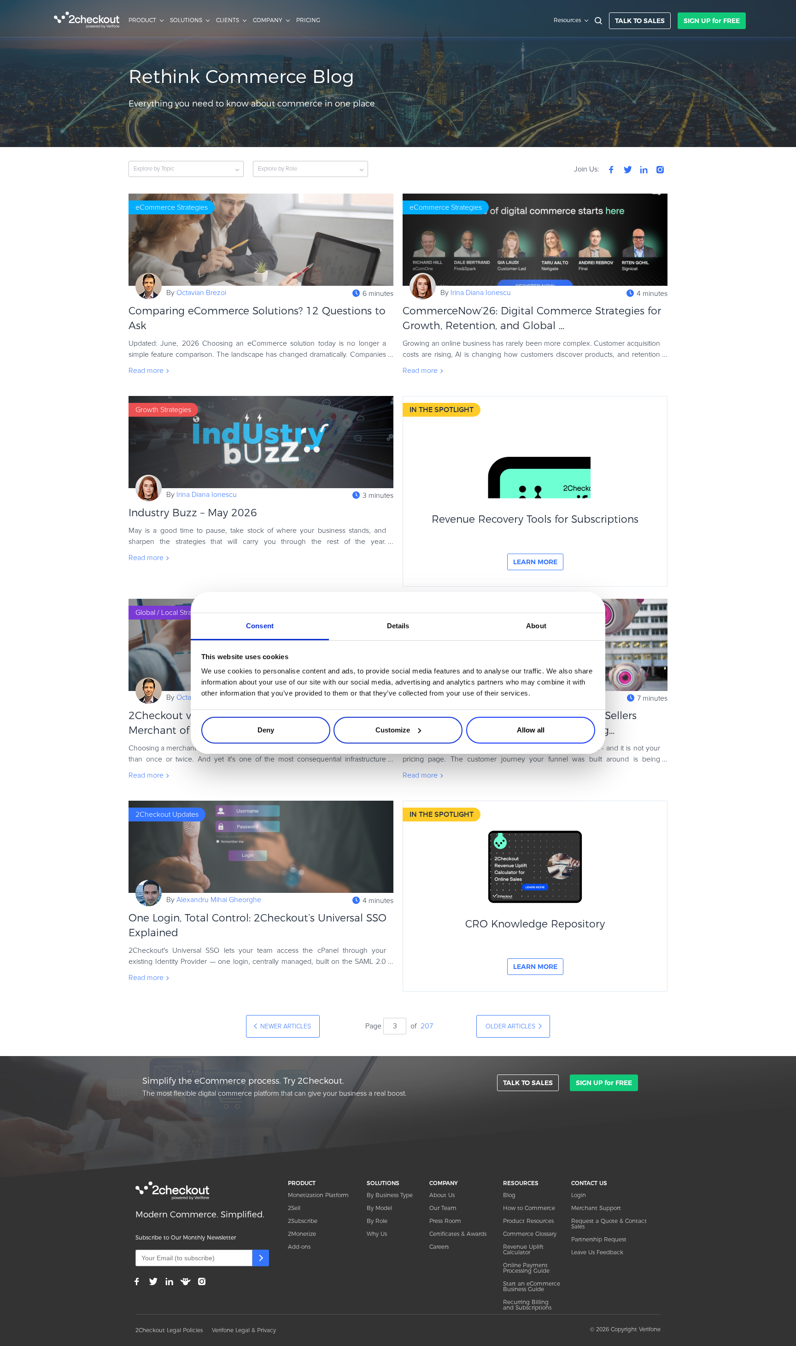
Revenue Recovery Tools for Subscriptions (535, 519)
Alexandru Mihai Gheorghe (218, 899)
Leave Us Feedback (597, 1252)
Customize (392, 730)
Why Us (377, 1233)
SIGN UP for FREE (712, 21)
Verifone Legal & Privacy (244, 1330)
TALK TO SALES (640, 21)
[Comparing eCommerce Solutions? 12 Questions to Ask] (261, 240)
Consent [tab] (260, 626)
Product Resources (528, 1220)
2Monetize (302, 1233)
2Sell (294, 1207)
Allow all (530, 730)
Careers (439, 1246)
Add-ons (299, 1246)
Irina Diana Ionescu (481, 292)
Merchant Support (596, 1207)
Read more (146, 370)
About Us (442, 1195)
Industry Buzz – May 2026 (193, 513)
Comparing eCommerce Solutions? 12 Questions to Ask (257, 318)
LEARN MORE (535, 562)
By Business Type (390, 1195)
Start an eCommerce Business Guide (531, 1286)
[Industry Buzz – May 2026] (261, 442)
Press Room (445, 1220)
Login (578, 1195)
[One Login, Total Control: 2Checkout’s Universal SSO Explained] (261, 847)
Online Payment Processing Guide (526, 1268)
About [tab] (536, 626)
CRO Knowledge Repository (535, 924)
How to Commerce (529, 1207)
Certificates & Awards (457, 1233)
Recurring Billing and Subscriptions (527, 1305)
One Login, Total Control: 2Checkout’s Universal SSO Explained (257, 925)
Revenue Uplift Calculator (523, 1249)
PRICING (308, 20)
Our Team (443, 1207)
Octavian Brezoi (201, 292)
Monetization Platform (318, 1195)
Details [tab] (398, 626)
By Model (379, 1207)
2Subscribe (302, 1220)
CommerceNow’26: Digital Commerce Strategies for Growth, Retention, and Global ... (532, 318)
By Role (377, 1220)
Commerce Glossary (529, 1233)
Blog (509, 1195)
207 (427, 1026)
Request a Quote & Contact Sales (609, 1223)
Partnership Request (598, 1239)
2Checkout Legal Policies (169, 1330)
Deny (266, 730)
